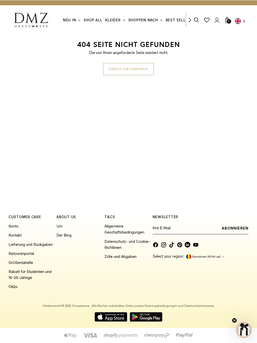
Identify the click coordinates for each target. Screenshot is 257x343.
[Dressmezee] (31, 20)
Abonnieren (235, 228)
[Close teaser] (234, 320)
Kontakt (15, 235)
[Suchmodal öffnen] (197, 20)
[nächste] (190, 20)
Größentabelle (21, 262)
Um (59, 226)
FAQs (13, 286)
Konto (14, 226)
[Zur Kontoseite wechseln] (217, 20)
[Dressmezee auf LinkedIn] (188, 245)
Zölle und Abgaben (120, 256)
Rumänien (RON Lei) (206, 256)
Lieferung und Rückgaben (31, 244)
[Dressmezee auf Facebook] (156, 245)
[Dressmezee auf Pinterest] (180, 245)
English (241, 21)
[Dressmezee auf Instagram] (164, 245)
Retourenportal (21, 253)
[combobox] (241, 21)
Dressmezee (81, 306)
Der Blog (64, 235)
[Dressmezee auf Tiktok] (172, 245)
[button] (244, 330)
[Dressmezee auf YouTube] (196, 245)
